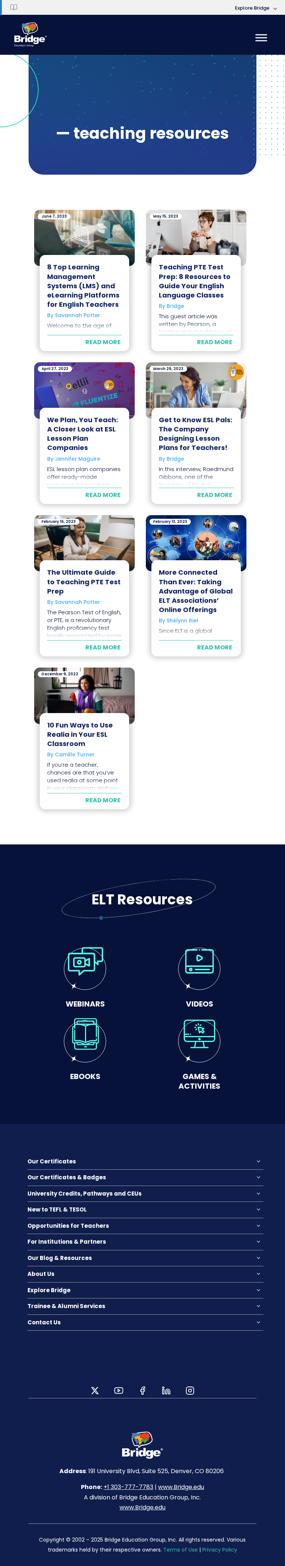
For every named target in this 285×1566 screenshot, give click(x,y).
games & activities (199, 1081)
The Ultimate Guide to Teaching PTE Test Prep (84, 581)
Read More (103, 342)
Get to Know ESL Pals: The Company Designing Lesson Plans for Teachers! (195, 434)
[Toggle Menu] (261, 37)
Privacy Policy (219, 1549)
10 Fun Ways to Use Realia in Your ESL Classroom (80, 734)
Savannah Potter (77, 315)
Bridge (175, 306)
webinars (85, 1004)
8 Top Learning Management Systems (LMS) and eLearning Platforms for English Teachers (83, 285)
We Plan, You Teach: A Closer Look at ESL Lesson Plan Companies (82, 434)
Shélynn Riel (182, 620)
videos (199, 1004)
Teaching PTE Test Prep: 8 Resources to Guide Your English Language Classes (194, 281)
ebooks (85, 1076)
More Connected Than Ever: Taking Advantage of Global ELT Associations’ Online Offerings (196, 591)
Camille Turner (75, 754)
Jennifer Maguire (77, 459)
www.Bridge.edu (181, 1487)
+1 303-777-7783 (128, 1487)
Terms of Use (180, 1549)
